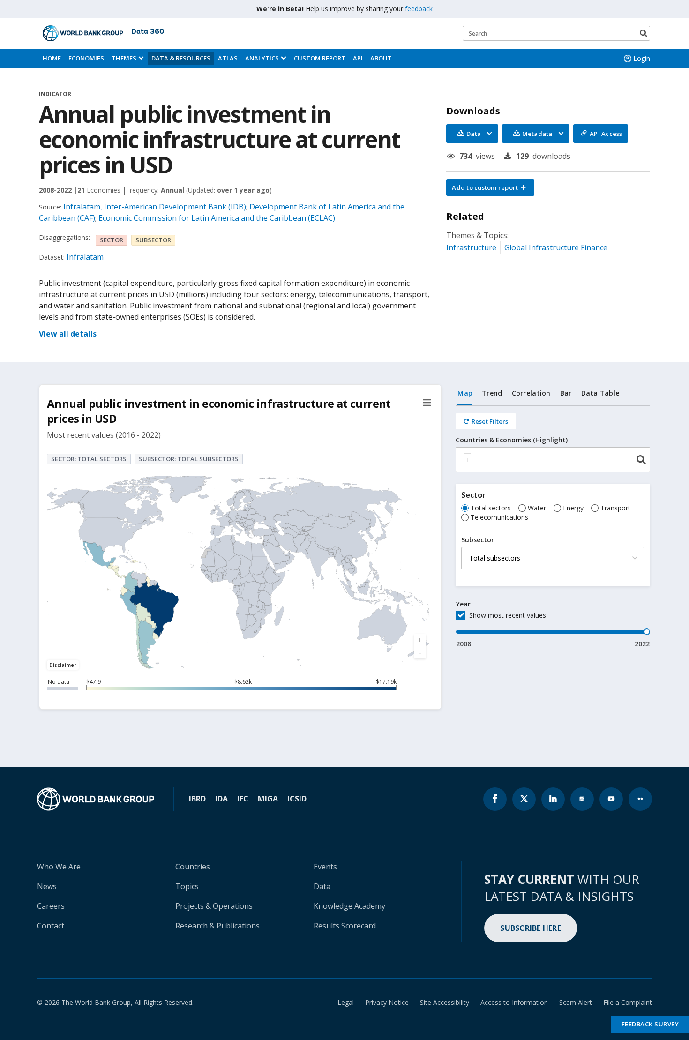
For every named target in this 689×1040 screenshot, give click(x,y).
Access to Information (514, 1002)
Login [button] (641, 58)
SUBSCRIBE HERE (530, 928)
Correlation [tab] (531, 393)
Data (322, 886)
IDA (221, 798)
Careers (51, 906)
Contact (50, 925)
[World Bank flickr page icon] (640, 799)
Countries (192, 866)
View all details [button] (68, 334)
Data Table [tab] (600, 393)
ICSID (297, 798)
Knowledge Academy (349, 906)
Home (52, 58)
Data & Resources (180, 58)
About (381, 58)
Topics (187, 886)
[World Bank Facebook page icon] (495, 799)
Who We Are (59, 866)
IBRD (197, 798)
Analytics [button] (262, 58)
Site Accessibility (444, 1002)
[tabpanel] (553, 527)
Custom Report (319, 58)
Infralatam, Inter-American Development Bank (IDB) (154, 207)
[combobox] (553, 459)
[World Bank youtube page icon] (611, 799)
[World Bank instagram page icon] (582, 799)
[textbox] (467, 459)
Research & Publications (217, 925)
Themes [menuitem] (124, 58)
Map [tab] (464, 393)
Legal (345, 1002)
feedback (419, 8)
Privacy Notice (387, 1002)
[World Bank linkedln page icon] (553, 799)
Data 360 (147, 32)
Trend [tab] (492, 393)
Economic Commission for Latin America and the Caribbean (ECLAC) (216, 218)
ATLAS (228, 58)
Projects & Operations (214, 906)
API (358, 58)
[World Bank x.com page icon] (524, 799)
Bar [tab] (566, 393)
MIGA (268, 798)
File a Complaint (627, 1002)
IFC (242, 798)
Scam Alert (575, 1002)
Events (325, 866)
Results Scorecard (345, 925)
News (47, 886)
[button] (490, 187)
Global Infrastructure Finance (555, 247)
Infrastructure (471, 247)
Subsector (477, 540)
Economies (86, 58)
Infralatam (85, 257)
